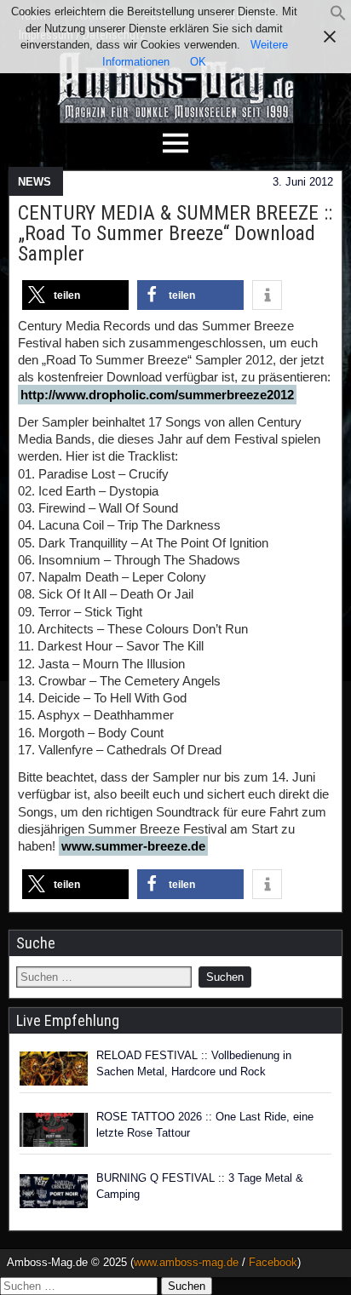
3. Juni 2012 (303, 181)
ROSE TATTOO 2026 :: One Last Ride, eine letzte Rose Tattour (205, 1125)
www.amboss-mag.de (186, 1262)
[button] (338, 17)
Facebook (273, 1262)
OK (198, 61)
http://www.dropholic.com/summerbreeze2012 (157, 394)
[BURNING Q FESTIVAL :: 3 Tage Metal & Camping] (54, 1191)
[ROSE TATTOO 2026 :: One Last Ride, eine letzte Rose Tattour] (54, 1130)
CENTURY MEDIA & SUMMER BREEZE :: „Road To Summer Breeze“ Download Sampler (175, 233)
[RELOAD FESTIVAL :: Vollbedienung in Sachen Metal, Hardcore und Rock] (54, 1068)
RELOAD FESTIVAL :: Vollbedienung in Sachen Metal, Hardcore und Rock (193, 1064)
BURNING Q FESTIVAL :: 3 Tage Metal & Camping (199, 1186)
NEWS (34, 181)
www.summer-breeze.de (133, 846)
